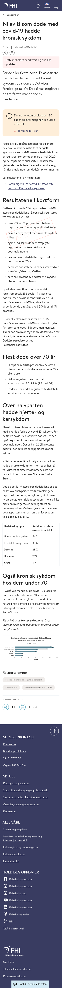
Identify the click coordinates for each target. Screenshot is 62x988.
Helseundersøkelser (14, 854)
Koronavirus (11, 687)
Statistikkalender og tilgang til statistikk (23, 679)
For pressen (9, 811)
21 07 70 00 (14, 758)
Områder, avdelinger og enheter (21, 804)
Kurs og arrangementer (16, 783)
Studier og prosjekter (15, 829)
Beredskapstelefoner (14, 751)
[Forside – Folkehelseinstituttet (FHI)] (10, 5)
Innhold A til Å (11, 861)
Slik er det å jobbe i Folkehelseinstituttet (25, 797)
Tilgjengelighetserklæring (17, 969)
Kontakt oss (9, 744)
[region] (35, 123)
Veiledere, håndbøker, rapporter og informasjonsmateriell (22, 838)
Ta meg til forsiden (28, 130)
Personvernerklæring (14, 976)
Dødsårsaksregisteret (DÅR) (38, 687)
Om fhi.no (8, 962)
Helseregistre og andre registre (20, 847)
